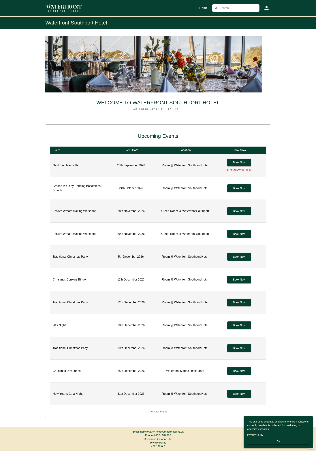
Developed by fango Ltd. (158, 438)
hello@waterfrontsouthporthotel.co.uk (162, 431)
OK (278, 441)
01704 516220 (162, 435)
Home (203, 8)
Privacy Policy (158, 442)
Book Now (239, 162)
